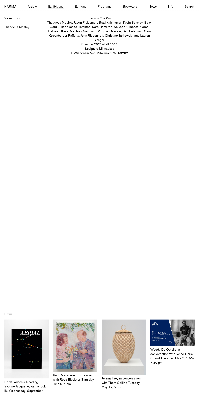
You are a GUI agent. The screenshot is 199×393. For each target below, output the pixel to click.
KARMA (10, 6)
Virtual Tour (12, 18)
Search (190, 6)
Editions (80, 6)
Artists (32, 6)
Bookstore (130, 6)
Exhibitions (56, 6)
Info (170, 6)
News (153, 6)
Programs (104, 6)
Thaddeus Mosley (16, 27)
